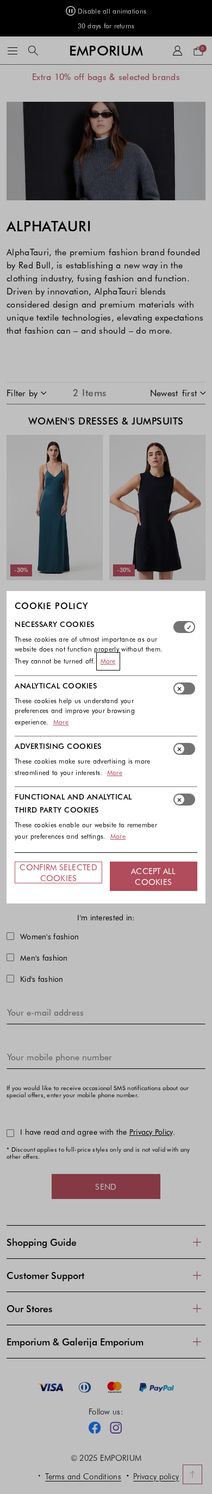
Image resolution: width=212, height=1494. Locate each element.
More (108, 660)
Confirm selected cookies (58, 872)
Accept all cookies (153, 876)
